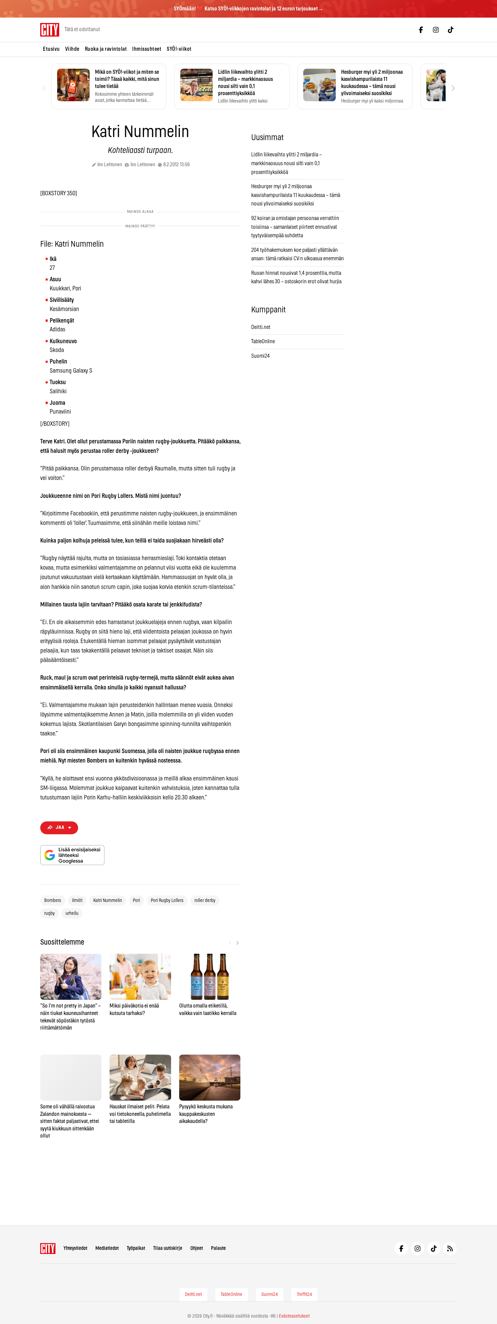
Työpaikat (136, 1248)
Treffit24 (304, 1294)
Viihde (72, 49)
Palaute (218, 1248)
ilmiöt (77, 900)
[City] (47, 1248)
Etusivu (51, 49)
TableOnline (263, 341)
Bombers (52, 900)
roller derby (204, 900)
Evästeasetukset (294, 1316)
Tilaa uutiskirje (167, 1248)
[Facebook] (421, 30)
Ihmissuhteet (146, 49)
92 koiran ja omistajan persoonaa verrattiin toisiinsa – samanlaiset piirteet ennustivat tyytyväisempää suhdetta (295, 227)
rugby (49, 913)
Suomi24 (260, 356)
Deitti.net (260, 327)
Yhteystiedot (75, 1248)
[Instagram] (436, 30)
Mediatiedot (107, 1248)
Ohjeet (196, 1248)
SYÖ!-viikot (179, 49)
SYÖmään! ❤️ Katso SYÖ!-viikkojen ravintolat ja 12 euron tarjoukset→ (248, 9)
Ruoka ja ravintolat (106, 49)
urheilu (72, 913)
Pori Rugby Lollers (167, 900)
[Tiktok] (451, 30)
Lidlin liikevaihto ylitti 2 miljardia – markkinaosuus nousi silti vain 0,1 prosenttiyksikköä (286, 163)
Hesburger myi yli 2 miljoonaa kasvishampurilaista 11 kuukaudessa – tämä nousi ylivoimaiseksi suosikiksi (295, 195)
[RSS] (450, 1248)
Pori (136, 900)
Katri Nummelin (107, 900)
